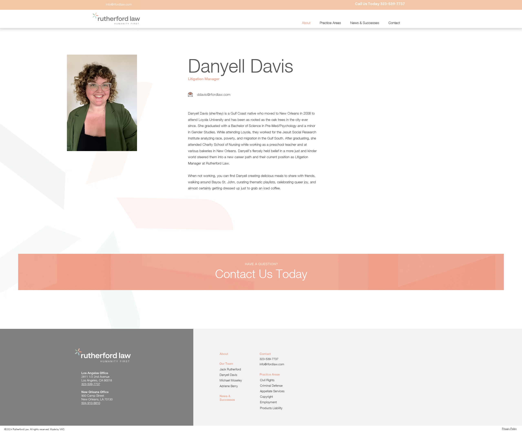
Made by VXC (57, 429)
